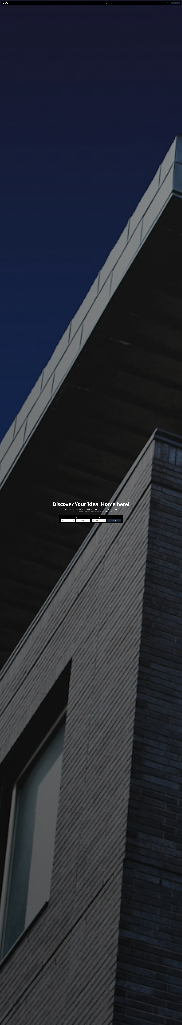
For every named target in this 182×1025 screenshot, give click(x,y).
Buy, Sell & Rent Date (97, 517)
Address (78, 517)
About (97, 3)
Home (75, 3)
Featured (87, 3)
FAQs (106, 3)
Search (114, 520)
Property (63, 517)
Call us (167, 3)
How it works (81, 3)
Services (93, 3)
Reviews (102, 3)
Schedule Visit (175, 3)
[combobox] (68, 520)
